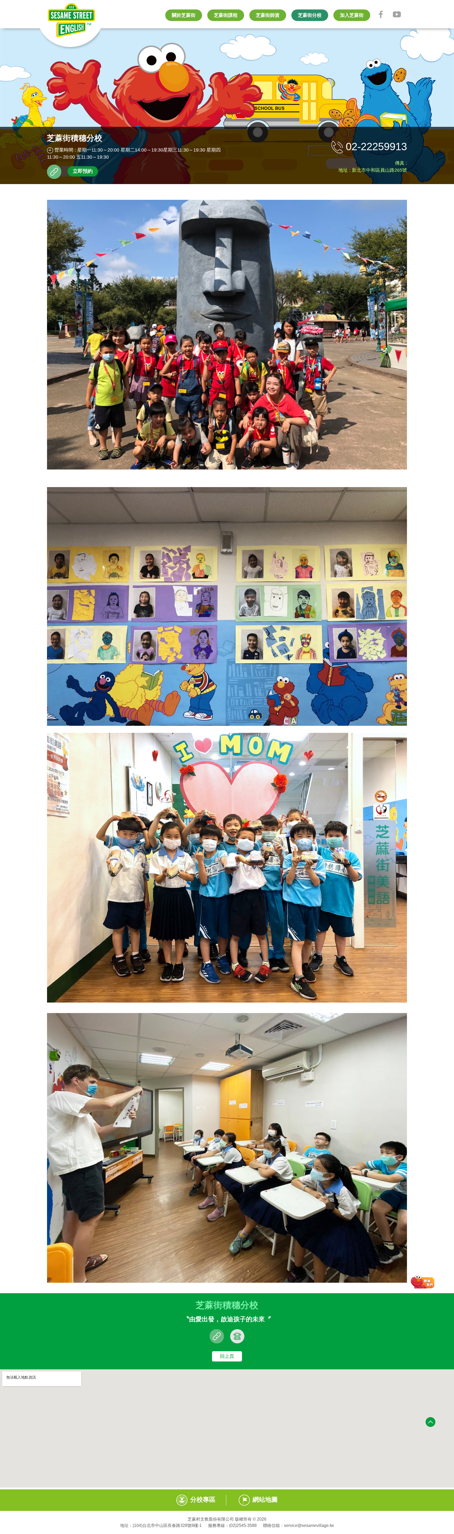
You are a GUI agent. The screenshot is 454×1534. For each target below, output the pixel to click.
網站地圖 (265, 1499)
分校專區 (202, 1499)
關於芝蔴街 (183, 15)
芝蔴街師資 (268, 15)
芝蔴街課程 (226, 15)
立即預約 (83, 171)
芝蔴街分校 (310, 15)
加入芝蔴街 (352, 15)
